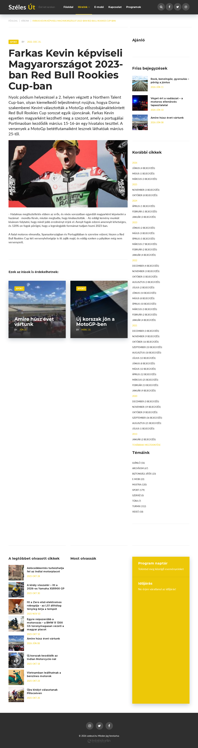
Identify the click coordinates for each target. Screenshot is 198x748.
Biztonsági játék (144, 473)
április (143, 206)
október (144, 195)
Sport (19, 288)
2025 (134, 184)
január (144, 216)
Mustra (139, 484)
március (144, 178)
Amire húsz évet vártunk (167, 117)
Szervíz (138, 495)
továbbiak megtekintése (146, 444)
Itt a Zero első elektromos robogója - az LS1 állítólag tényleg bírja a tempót (44, 605)
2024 (134, 200)
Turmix (139, 506)
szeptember (147, 347)
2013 (134, 433)
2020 (134, 395)
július (143, 287)
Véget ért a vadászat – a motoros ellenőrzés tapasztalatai (167, 102)
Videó (137, 511)
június (143, 168)
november (145, 189)
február (144, 211)
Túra (136, 500)
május (143, 173)
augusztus (146, 282)
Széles (32, 6)
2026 (134, 162)
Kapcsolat (115, 7)
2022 (134, 260)
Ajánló (138, 462)
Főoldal (68, 7)
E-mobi (99, 7)
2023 (134, 222)
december (145, 265)
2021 (134, 325)
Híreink (83, 7)
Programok (133, 7)
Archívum (140, 468)
